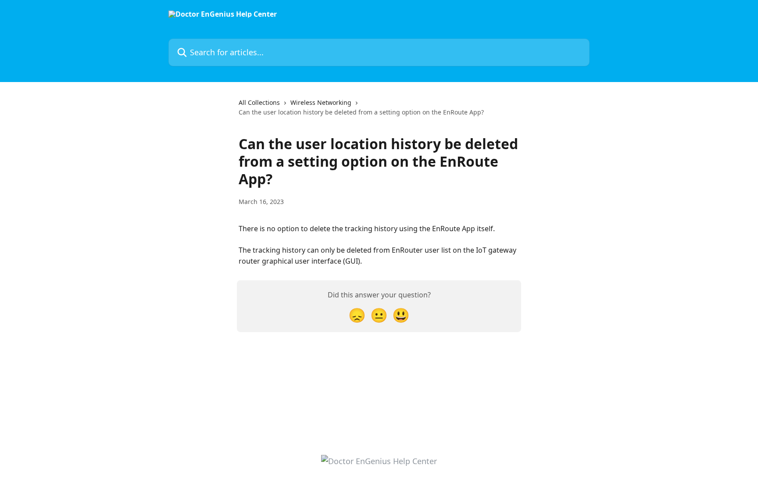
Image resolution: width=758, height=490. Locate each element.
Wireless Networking (320, 102)
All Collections (259, 102)
